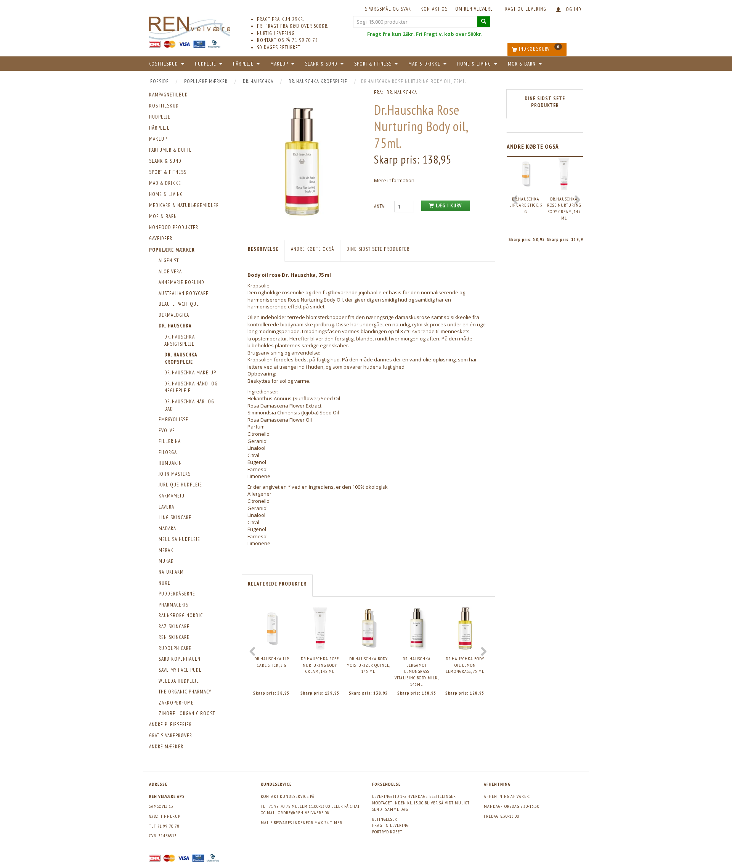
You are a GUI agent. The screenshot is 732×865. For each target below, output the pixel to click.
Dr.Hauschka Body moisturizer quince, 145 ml (368, 665)
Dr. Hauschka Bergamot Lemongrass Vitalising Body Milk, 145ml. (417, 671)
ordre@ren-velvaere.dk (304, 812)
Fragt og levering (524, 9)
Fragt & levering (390, 825)
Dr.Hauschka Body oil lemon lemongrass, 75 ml (465, 665)
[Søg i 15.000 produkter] (483, 21)
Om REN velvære (474, 9)
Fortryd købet (387, 832)
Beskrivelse (263, 249)
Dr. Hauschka (402, 92)
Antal (381, 206)
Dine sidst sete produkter (378, 249)
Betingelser (384, 819)
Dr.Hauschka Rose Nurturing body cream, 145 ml (320, 665)
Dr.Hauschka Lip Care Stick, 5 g (271, 662)
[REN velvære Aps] (189, 26)
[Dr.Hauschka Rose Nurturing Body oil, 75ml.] (302, 161)
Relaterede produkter (277, 584)
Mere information (394, 180)
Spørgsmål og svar (388, 9)
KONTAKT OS (434, 9)
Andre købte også (312, 249)
